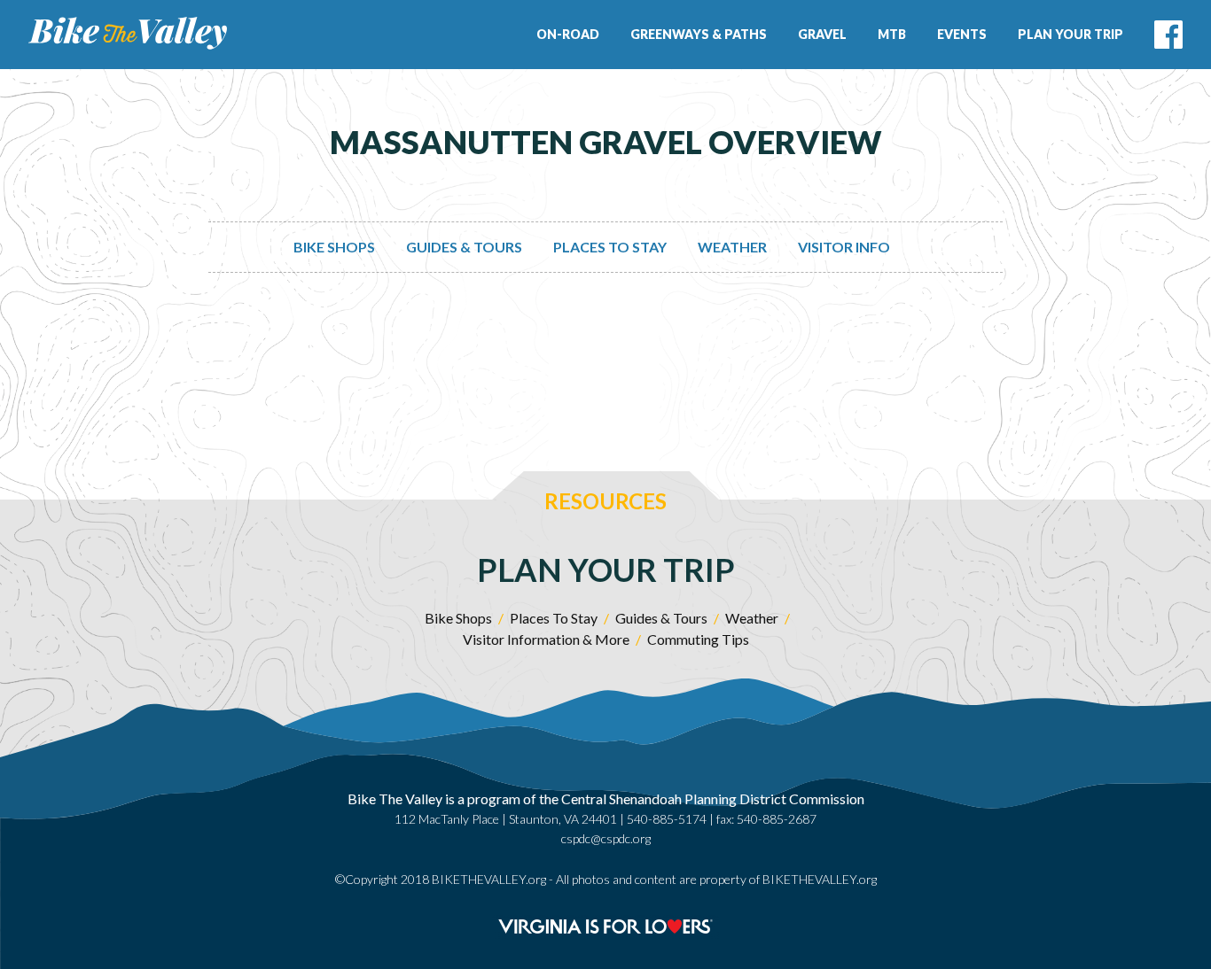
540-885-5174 (667, 818)
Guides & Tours (464, 246)
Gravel (822, 34)
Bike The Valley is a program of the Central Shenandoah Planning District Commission (606, 798)
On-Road (567, 34)
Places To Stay (610, 246)
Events (962, 34)
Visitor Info (844, 246)
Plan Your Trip (1070, 34)
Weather (732, 246)
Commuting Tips (698, 639)
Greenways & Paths (698, 34)
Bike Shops (334, 246)
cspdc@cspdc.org (606, 838)
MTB (892, 34)
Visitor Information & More (546, 639)
